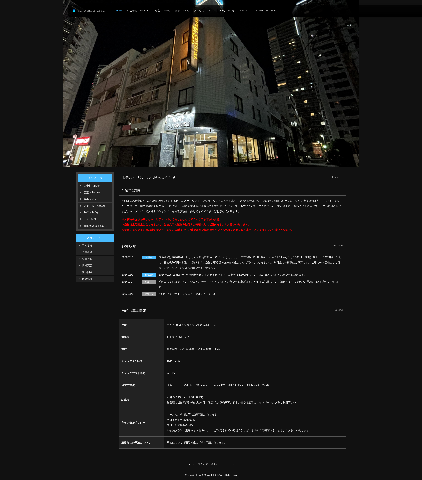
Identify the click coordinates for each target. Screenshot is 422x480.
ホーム (191, 464)
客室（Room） (163, 10)
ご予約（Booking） (141, 10)
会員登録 (87, 258)
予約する (87, 245)
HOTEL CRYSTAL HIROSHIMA (207, 475)
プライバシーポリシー (209, 464)
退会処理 (87, 278)
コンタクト (229, 464)
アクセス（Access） (205, 10)
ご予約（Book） (93, 185)
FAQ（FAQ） (227, 10)
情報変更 (87, 265)
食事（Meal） (183, 10)
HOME (119, 10)
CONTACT (245, 10)
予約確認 (87, 252)
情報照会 (87, 272)
